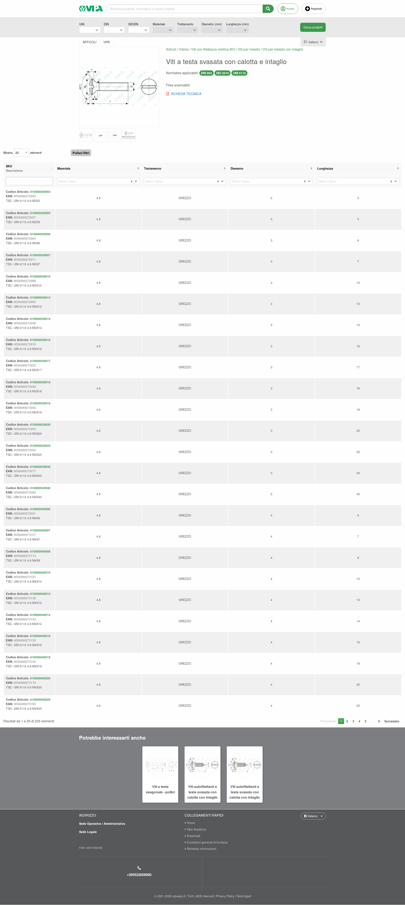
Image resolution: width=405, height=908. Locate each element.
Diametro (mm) (212, 24)
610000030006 (40, 234)
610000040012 (40, 593)
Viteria (184, 49)
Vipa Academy (196, 829)
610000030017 (40, 361)
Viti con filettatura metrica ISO (213, 49)
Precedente (328, 721)
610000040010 (40, 572)
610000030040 (40, 488)
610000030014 (40, 319)
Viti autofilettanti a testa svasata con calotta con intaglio (202, 792)
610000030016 (40, 340)
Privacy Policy (225, 896)
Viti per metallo (249, 49)
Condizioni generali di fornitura (207, 842)
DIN (106, 24)
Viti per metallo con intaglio (283, 49)
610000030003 (40, 191)
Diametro (237, 168)
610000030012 (40, 297)
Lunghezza (325, 168)
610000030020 (40, 424)
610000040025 (40, 699)
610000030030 (40, 466)
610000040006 (40, 509)
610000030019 (40, 403)
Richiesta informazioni (201, 848)
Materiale (159, 24)
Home (190, 823)
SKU (14, 168)
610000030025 (40, 445)
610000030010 (40, 276)
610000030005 (40, 213)
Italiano (312, 816)
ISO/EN (133, 24)
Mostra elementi (22, 152)
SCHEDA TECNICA (186, 93)
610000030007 (40, 255)
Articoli (171, 49)
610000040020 (40, 678)
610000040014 (40, 615)
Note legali (244, 896)
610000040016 (40, 636)
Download (193, 836)
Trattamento (185, 24)
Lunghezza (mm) (237, 24)
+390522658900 (139, 874)
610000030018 (40, 382)
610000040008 (40, 551)
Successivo (391, 721)
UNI (81, 24)
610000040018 (40, 657)
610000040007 (40, 530)
